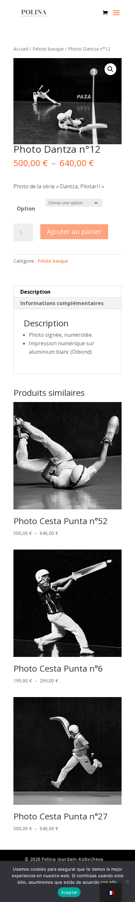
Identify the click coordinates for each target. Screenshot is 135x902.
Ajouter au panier (74, 231)
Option (26, 208)
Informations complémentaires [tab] (62, 303)
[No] (127, 881)
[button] (110, 69)
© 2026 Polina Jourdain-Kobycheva (64, 859)
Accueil (20, 48)
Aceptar (69, 892)
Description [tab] (35, 291)
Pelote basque (48, 48)
